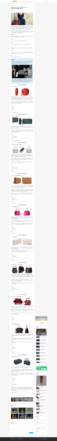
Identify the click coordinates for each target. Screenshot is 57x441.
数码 (20, 1)
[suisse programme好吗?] (38, 404)
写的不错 (37, 431)
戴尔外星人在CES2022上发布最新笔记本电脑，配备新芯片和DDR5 (43, 353)
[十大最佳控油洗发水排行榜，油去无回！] (38, 410)
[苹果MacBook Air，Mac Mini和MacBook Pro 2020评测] (38, 413)
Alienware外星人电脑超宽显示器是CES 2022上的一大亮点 (43, 337)
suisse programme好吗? (42, 402)
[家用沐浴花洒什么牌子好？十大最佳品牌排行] (38, 406)
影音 (32, 1)
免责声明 (17, 438)
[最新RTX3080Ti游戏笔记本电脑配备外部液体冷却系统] (38, 343)
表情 (12, 432)
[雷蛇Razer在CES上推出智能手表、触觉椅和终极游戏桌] (38, 340)
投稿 (45, 1)
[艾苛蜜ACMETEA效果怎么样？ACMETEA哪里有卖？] (38, 391)
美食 (30, 1)
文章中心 (11, 438)
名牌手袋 (25, 7)
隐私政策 (20, 438)
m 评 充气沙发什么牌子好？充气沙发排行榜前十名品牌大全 (42, 432)
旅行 (34, 1)
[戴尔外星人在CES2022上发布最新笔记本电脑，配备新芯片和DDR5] (38, 353)
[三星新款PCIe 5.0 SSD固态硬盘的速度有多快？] (38, 362)
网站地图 (22, 438)
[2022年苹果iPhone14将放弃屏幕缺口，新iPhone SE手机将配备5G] (38, 356)
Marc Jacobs (12, 7)
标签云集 (13, 438)
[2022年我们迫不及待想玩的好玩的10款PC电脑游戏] (38, 359)
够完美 (41, 322)
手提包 (26, 7)
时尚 (27, 1)
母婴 (23, 1)
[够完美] (13, 1)
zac (21, 7)
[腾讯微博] (41, 439)
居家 (25, 1)
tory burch (20, 7)
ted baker (17, 7)
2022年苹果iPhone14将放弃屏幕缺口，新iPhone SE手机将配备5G (43, 356)
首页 (18, 1)
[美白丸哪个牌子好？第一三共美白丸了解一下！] (38, 388)
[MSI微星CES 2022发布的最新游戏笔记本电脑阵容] (38, 347)
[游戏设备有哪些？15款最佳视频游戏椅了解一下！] (38, 397)
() (13, 395)
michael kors (15, 7)
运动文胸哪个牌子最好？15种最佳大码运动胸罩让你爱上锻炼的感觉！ (43, 400)
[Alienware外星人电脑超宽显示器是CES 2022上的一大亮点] (38, 337)
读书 (35, 1)
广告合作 (15, 438)
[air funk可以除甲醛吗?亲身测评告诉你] (38, 394)
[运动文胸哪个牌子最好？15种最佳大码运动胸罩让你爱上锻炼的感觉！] (38, 400)
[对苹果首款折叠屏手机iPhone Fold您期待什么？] (38, 350)
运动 (28, 1)
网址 (26, 425)
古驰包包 (23, 7)
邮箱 (19, 425)
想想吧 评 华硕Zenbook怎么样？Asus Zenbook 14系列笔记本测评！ (43, 429)
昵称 (11, 425)
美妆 (21, 1)
